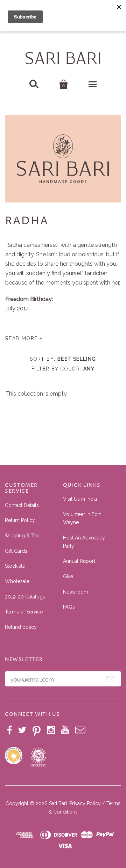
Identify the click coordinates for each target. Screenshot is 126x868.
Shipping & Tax (22, 535)
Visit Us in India (80, 499)
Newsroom (75, 592)
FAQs (69, 607)
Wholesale (17, 581)
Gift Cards (16, 551)
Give (68, 576)
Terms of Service (24, 612)
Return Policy (20, 520)
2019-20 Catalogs (25, 596)
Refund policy (21, 627)
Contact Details (22, 505)
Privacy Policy (85, 803)
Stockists (15, 566)
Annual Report (79, 561)
